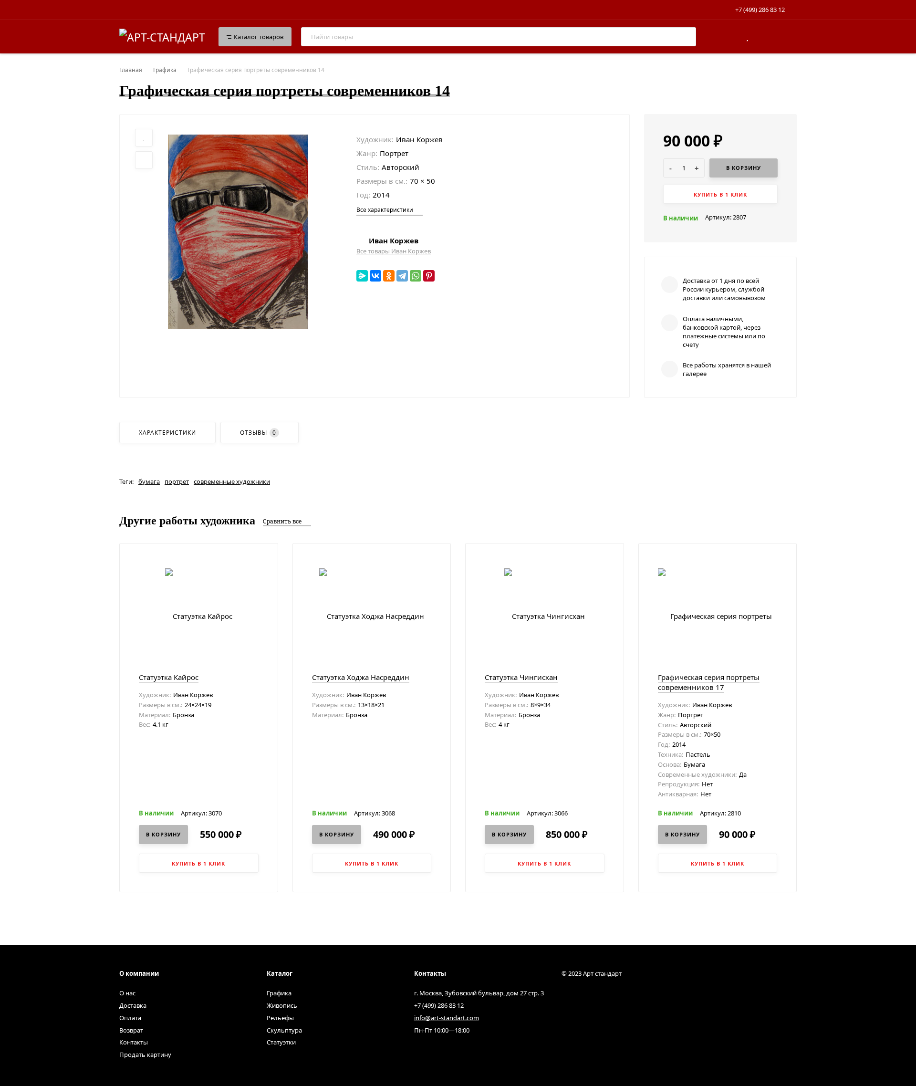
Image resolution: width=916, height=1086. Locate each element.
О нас (127, 993)
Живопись (282, 1005)
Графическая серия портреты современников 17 (709, 682)
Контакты (133, 1042)
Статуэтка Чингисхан (521, 677)
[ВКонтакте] (375, 276)
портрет (177, 481)
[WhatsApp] (415, 276)
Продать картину (145, 1054)
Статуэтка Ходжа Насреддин (360, 677)
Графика (165, 70)
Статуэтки (281, 1042)
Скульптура (284, 1030)
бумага (149, 481)
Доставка (132, 1005)
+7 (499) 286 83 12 (760, 9)
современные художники (232, 481)
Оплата (130, 1017)
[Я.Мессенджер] (362, 276)
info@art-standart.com (446, 1017)
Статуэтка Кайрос (168, 677)
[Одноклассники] (389, 276)
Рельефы (280, 1017)
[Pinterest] (429, 276)
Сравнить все (283, 521)
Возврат (131, 1030)
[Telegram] (402, 276)
